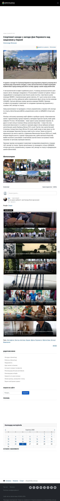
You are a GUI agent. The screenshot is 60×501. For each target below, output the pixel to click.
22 (44, 441)
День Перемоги (37, 340)
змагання (7, 342)
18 (15, 441)
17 (8, 441)
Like (9, 202)
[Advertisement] (30, 17)
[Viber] (33, 487)
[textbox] (32, 194)
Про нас (5, 487)
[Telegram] (30, 487)
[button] (58, 3)
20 (30, 441)
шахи (28, 340)
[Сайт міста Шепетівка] (8, 3)
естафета (11, 340)
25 (15, 444)
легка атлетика (20, 340)
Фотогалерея (53, 47)
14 (37, 439)
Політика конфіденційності (11, 490)
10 (8, 439)
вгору (55, 345)
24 (8, 444)
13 (30, 439)
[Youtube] (55, 487)
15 (44, 439)
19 (22, 441)
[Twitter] (41, 487)
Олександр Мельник (10, 43)
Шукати (25, 393)
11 (15, 439)
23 (51, 441)
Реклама (12, 487)
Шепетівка (46, 340)
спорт (54, 340)
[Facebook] (37, 487)
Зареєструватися (47, 187)
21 (37, 441)
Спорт (10, 205)
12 (22, 439)
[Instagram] (48, 487)
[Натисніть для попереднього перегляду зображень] (30, 64)
